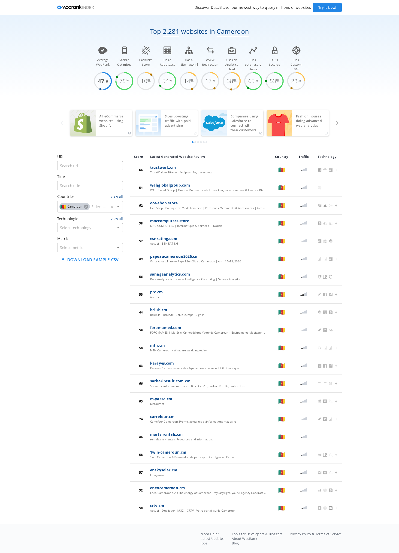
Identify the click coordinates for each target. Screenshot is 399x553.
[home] (75, 7)
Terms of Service (328, 534)
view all (117, 196)
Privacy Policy (300, 534)
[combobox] (90, 206)
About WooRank (244, 538)
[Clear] (112, 206)
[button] (74, 206)
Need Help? (210, 534)
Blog (235, 543)
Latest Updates (212, 538)
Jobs (204, 543)
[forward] (336, 123)
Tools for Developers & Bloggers (257, 534)
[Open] (118, 206)
